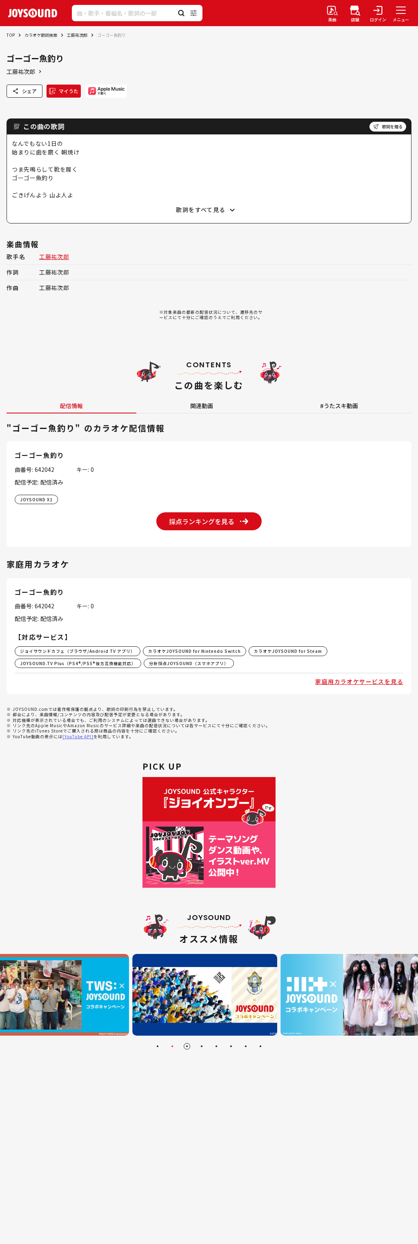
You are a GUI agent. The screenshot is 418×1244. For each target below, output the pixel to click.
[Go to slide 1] (157, 1046)
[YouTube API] (77, 736)
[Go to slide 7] (246, 1046)
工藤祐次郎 (77, 35)
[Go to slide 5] (216, 1046)
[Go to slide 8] (260, 1046)
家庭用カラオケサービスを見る (359, 681)
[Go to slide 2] (172, 1046)
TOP (11, 35)
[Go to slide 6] (231, 1046)
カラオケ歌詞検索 (40, 35)
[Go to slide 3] (187, 1046)
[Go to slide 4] (201, 1046)
